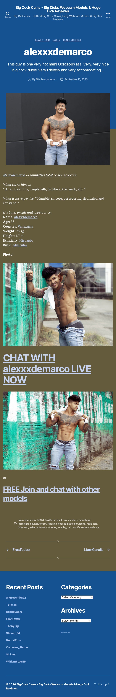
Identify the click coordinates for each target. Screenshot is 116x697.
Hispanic (26, 241)
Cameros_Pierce (17, 647)
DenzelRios (13, 640)
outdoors (51, 527)
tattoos (72, 527)
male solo (92, 523)
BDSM (40, 520)
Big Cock (50, 520)
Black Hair (42, 40)
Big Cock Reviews (64, 632)
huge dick (72, 523)
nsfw (32, 527)
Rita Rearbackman (46, 79)
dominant (23, 523)
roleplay (62, 527)
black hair (61, 520)
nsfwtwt (40, 527)
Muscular (20, 245)
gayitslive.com (38, 523)
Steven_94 (13, 633)
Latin (56, 40)
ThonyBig (12, 626)
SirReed (11, 654)
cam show (84, 520)
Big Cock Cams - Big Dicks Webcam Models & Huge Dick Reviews (58, 9)
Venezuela (25, 227)
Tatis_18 (11, 604)
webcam (95, 527)
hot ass (62, 523)
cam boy (72, 520)
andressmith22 (16, 597)
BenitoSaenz (14, 611)
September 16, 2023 (75, 79)
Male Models (72, 40)
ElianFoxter (13, 618)
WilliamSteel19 (16, 661)
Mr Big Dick (68, 632)
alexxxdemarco (14, 175)
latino (82, 523)
